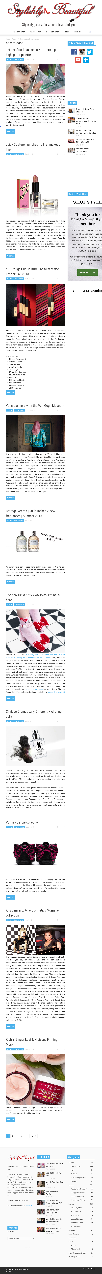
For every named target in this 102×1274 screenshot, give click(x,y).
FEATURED (43, 1157)
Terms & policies (89, 1269)
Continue (10, 131)
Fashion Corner (18, 33)
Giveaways (81, 1238)
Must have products (82, 1177)
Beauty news (18, 59)
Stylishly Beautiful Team (81, 1253)
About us (77, 32)
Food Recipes (81, 1234)
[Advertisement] (81, 81)
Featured (81, 1230)
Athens (82, 1245)
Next (33, 1136)
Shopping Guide (82, 1223)
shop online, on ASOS (56, 692)
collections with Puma (34, 689)
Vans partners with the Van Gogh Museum (35, 406)
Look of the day (82, 1219)
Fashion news (19, 410)
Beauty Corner (34, 33)
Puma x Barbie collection (23, 822)
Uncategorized (81, 1257)
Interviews (82, 1215)
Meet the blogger (82, 1196)
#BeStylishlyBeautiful (82, 1189)
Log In (28, 1248)
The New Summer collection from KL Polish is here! (86, 121)
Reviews (82, 1181)
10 (26, 1136)
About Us (29, 1206)
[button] (93, 32)
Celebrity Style (82, 1208)
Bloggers (81, 1185)
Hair (82, 1170)
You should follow (82, 1200)
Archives (10, 1231)
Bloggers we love (82, 1192)
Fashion (9, 410)
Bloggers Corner (51, 33)
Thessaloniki (82, 1249)
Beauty (9, 59)
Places (65, 33)
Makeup (82, 1174)
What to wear (82, 1226)
